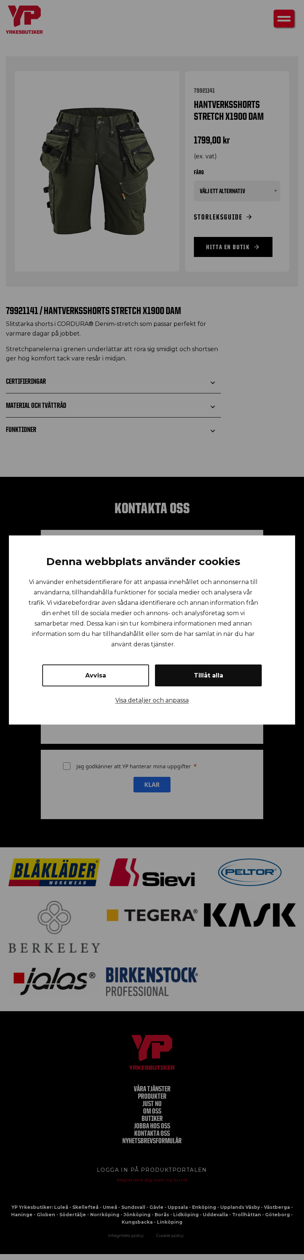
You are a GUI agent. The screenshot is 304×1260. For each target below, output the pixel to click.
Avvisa (95, 675)
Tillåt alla (208, 675)
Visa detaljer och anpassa (152, 700)
